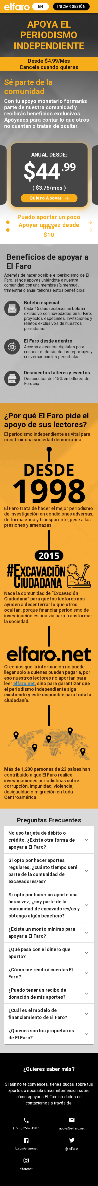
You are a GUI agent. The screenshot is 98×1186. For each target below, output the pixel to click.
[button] (49, 840)
